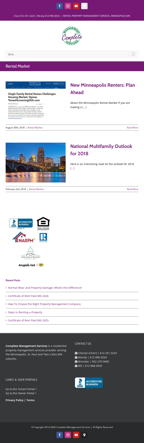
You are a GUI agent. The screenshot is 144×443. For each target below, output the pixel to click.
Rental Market (35, 127)
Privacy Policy (14, 400)
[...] (84, 107)
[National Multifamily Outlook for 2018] (36, 162)
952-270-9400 (100, 361)
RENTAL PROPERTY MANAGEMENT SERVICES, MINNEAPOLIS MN (96, 15)
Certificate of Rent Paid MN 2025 (28, 320)
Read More (132, 127)
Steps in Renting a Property (25, 312)
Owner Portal (26, 393)
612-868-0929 (93, 366)
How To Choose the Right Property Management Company (44, 304)
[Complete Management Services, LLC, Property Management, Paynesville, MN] (89, 383)
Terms (30, 400)
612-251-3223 (27, 15)
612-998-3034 (52, 15)
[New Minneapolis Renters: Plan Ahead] (36, 101)
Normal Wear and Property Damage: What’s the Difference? (45, 287)
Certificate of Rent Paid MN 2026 (28, 296)
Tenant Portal (26, 389)
